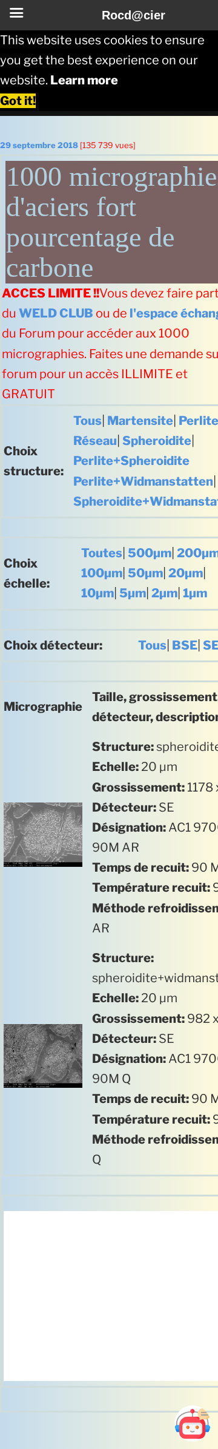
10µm (97, 593)
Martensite (140, 420)
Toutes (101, 553)
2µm (164, 593)
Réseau (95, 440)
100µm (101, 573)
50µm (145, 573)
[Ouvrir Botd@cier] (192, 1423)
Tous (87, 420)
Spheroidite (156, 440)
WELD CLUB (56, 313)
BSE (184, 645)
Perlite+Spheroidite (131, 460)
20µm (185, 573)
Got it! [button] (18, 100)
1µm (195, 593)
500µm (149, 553)
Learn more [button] (84, 80)
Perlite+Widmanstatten (143, 481)
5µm (132, 593)
